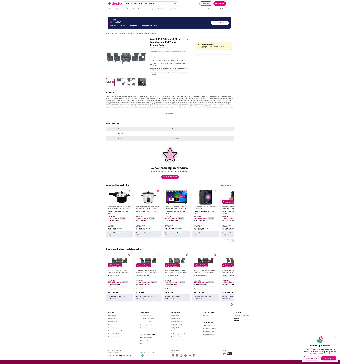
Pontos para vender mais (210, 331)
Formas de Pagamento (115, 350)
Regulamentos (175, 318)
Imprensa (174, 331)
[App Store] (236, 318)
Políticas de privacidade (178, 334)
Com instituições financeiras (148, 318)
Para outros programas (146, 337)
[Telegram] (185, 355)
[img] (229, 353)
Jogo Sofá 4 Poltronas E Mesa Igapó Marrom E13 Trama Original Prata (145, 33)
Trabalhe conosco (176, 337)
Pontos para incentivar (209, 328)
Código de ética (175, 327)
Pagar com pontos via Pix (115, 331)
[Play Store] (236, 321)
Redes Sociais (176, 350)
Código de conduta (176, 324)
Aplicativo (237, 312)
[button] (149, 4)
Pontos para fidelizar (209, 334)
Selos (224, 350)
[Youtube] (189, 355)
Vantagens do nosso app (241, 315)
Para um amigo (144, 340)
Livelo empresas (207, 325)
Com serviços (112, 318)
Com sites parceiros (145, 315)
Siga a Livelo (175, 352)
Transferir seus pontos (147, 334)
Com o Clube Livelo (145, 321)
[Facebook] (194, 355)
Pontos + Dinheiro (113, 337)
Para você (206, 315)
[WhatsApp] (181, 355)
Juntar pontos (144, 312)
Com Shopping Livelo (114, 321)
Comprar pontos (208, 312)
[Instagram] (172, 355)
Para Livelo (143, 343)
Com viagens (112, 315)
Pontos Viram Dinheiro (114, 334)
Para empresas (208, 322)
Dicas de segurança (177, 321)
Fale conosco (175, 315)
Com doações (112, 327)
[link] (115, 3)
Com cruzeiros (144, 327)
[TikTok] (177, 355)
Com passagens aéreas (146, 324)
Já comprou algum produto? (170, 168)
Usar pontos (112, 312)
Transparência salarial (177, 340)
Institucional (175, 312)
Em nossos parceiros (114, 324)
